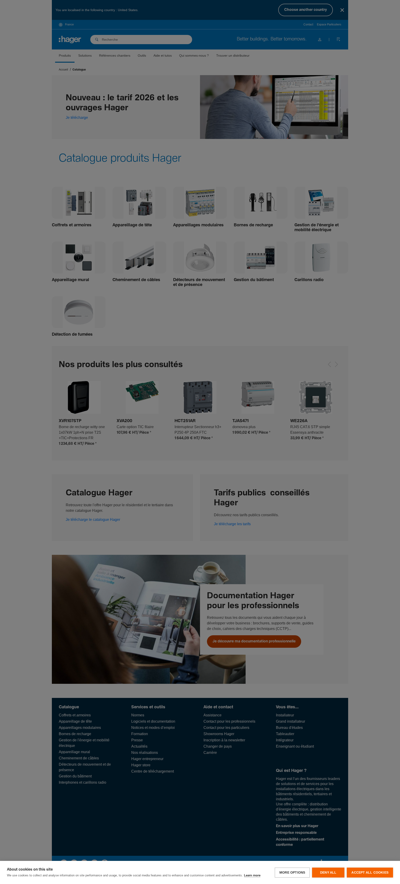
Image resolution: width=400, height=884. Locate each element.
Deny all (328, 872)
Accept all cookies (369, 872)
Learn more (252, 875)
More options (292, 872)
